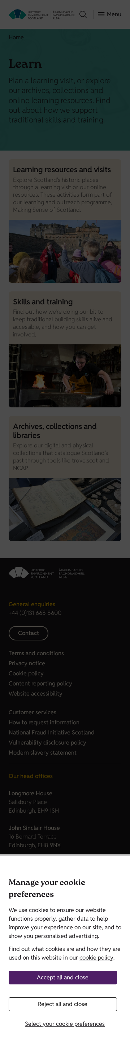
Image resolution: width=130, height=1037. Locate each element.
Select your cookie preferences (65, 1024)
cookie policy (96, 957)
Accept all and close (62, 977)
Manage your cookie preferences (47, 889)
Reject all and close (62, 1004)
